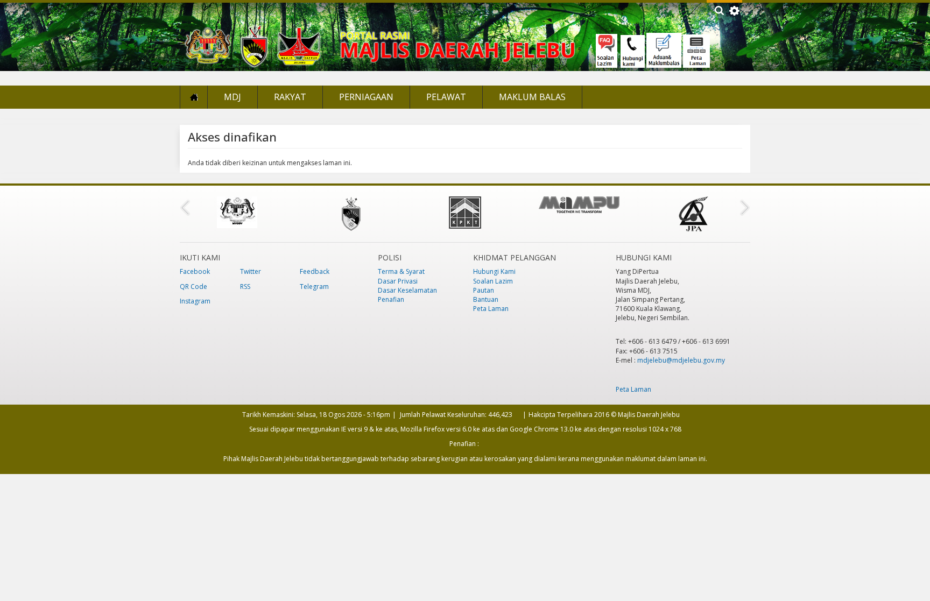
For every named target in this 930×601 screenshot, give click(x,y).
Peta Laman (491, 308)
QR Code (193, 286)
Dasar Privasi (398, 281)
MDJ (232, 97)
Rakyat (290, 97)
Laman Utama (194, 97)
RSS (245, 286)
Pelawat (446, 97)
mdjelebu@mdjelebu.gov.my (681, 360)
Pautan (483, 290)
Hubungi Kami (494, 271)
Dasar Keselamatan (407, 290)
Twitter (250, 271)
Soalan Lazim (493, 281)
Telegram (314, 286)
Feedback (314, 271)
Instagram (195, 301)
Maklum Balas (532, 97)
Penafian (391, 299)
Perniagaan (366, 97)
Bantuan (485, 299)
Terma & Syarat (401, 271)
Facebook (195, 271)
